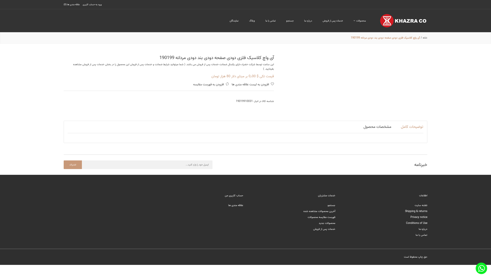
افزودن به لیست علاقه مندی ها (251, 84)
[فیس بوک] (481, 268)
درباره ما (308, 21)
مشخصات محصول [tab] (377, 127)
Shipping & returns (416, 211)
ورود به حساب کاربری (92, 4)
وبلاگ (252, 21)
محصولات (361, 21)
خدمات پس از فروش (333, 21)
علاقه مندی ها (235, 205)
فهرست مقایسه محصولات (321, 217)
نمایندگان (234, 21)
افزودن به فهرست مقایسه (209, 84)
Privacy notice (418, 217)
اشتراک (72, 165)
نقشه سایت (421, 205)
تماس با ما (270, 21)
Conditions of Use (416, 223)
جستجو (290, 21)
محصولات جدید (327, 223)
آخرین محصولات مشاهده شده (319, 211)
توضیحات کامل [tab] (412, 127)
